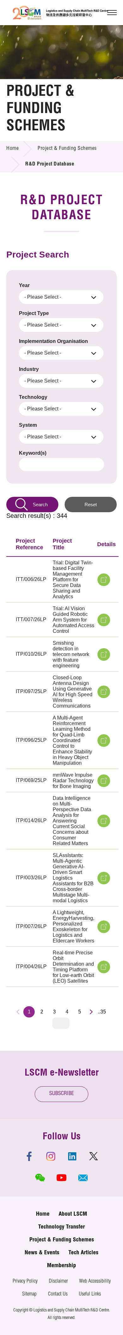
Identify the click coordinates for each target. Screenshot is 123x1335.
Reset (91, 504)
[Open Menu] (112, 12)
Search (40, 504)
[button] (83, 1177)
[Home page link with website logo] (60, 12)
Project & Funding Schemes (67, 148)
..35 (102, 1011)
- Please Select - (42, 297)
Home (12, 148)
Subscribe (61, 1094)
